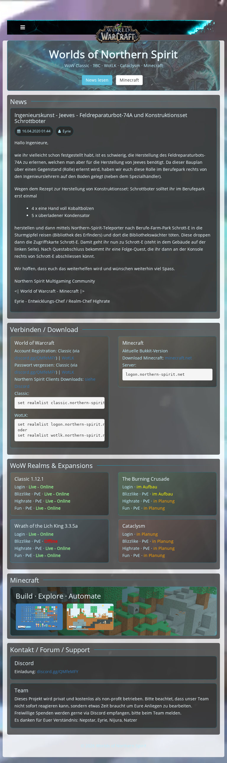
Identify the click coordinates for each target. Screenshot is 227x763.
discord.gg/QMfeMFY (35, 358)
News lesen (97, 80)
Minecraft (129, 80)
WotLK (68, 358)
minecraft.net (178, 358)
